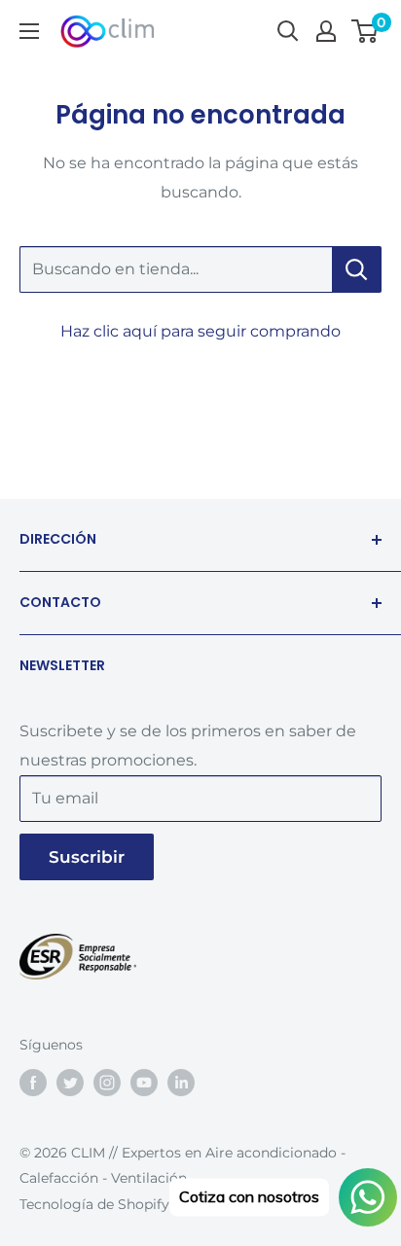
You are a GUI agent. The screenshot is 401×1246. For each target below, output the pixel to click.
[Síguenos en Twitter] (70, 1082)
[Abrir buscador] (288, 31)
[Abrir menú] (29, 31)
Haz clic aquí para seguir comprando (200, 331)
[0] (365, 31)
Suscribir (87, 857)
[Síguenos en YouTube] (144, 1082)
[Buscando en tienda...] (357, 269)
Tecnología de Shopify (94, 1204)
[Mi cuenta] (326, 31)
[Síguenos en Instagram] (107, 1082)
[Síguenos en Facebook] (33, 1082)
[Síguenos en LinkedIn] (181, 1082)
